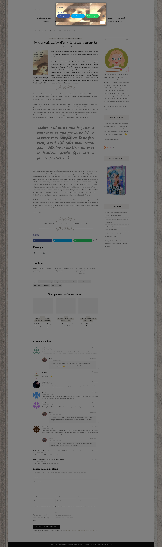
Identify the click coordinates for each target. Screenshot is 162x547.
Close (102, 22)
